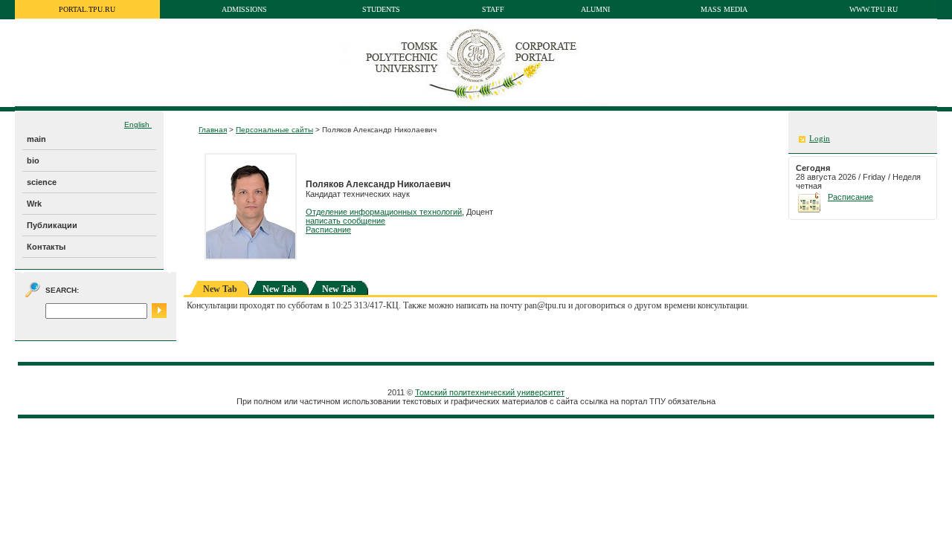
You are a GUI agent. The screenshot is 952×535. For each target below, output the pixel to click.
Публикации (52, 225)
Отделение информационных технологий (384, 211)
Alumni (595, 9)
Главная (213, 130)
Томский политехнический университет (490, 392)
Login (819, 138)
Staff (493, 9)
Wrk (34, 203)
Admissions (244, 9)
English (138, 124)
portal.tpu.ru (87, 9)
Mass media (724, 9)
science (42, 182)
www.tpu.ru (873, 9)
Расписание (328, 229)
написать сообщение (345, 220)
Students (381, 9)
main (36, 138)
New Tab (280, 289)
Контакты (46, 246)
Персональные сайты (274, 130)
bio (33, 160)
